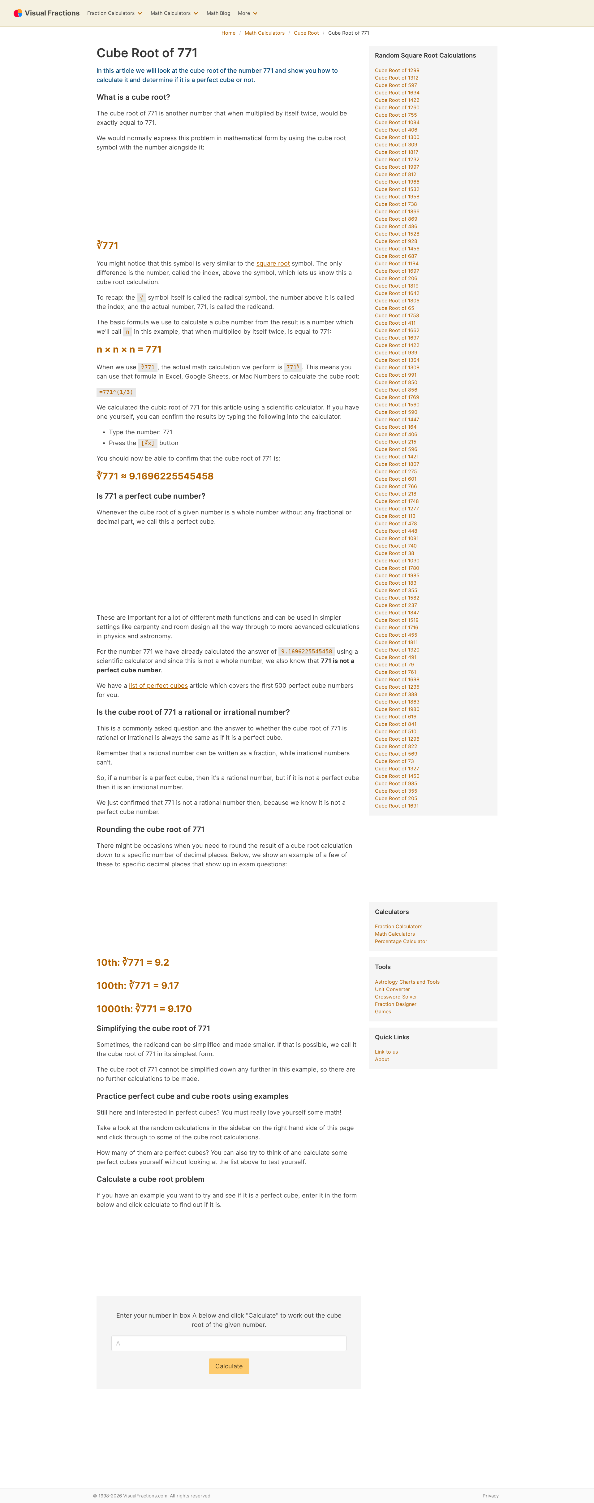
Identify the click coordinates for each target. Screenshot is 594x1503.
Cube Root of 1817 (396, 152)
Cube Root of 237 (396, 605)
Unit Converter (392, 989)
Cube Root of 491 (395, 657)
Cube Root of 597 (396, 85)
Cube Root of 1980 (397, 709)
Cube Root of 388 (396, 694)
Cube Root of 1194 (397, 263)
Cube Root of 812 (395, 174)
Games (383, 1011)
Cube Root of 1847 (397, 612)
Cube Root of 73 (394, 761)
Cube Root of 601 (395, 479)
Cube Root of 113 (395, 516)
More (244, 13)
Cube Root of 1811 (396, 642)
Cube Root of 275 (396, 471)
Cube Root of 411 (395, 323)
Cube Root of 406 (396, 130)
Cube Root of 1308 (397, 367)
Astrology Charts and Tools (407, 982)
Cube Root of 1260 (397, 107)
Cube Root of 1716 (396, 627)
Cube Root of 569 (396, 754)
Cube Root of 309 (396, 144)
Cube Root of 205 (396, 798)
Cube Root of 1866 (397, 211)
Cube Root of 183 (395, 583)
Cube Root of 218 (395, 494)
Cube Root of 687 (396, 256)
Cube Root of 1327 (397, 768)
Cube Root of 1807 (397, 464)
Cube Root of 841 (395, 724)
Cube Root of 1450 (397, 776)
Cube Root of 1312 (397, 78)
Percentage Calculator (401, 941)
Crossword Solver (396, 997)
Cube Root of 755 (396, 115)
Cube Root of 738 (396, 204)
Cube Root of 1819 (397, 286)
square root (273, 263)
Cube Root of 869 (396, 219)
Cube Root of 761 (395, 672)
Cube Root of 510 (395, 731)
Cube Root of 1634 (397, 92)
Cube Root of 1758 (397, 315)
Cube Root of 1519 (397, 620)
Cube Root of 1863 (397, 702)
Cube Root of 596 (396, 449)
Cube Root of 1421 (397, 456)
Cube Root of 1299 (397, 70)
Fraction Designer (395, 1004)
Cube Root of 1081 (397, 538)
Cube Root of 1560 (397, 404)
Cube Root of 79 (394, 664)
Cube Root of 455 (396, 635)
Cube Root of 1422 (397, 100)
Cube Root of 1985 (397, 575)
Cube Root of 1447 (397, 419)
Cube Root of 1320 (397, 650)
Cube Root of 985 (396, 783)
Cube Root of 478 (396, 523)
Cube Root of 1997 (397, 167)
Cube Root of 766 (396, 486)
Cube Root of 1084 (397, 122)
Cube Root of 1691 (397, 806)
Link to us (386, 1052)
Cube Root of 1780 (397, 568)
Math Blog (218, 13)
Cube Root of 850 (396, 382)
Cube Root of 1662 (397, 330)
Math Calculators (171, 13)
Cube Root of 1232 (397, 159)
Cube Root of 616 (395, 716)
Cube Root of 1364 (397, 360)
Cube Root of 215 (395, 442)
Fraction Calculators (111, 13)
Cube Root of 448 (396, 531)
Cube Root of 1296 (397, 739)
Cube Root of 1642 (397, 293)
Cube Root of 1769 (397, 397)
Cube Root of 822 (396, 746)
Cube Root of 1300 (397, 137)
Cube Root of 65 (394, 308)
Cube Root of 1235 (397, 687)
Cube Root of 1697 (397, 271)
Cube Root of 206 (396, 278)
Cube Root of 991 (395, 375)
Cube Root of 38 (394, 553)
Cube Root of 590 (396, 412)
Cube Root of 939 (396, 352)
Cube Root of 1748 (397, 501)
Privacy (491, 1496)
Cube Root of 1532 (397, 189)
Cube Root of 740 (396, 546)
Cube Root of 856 (396, 390)
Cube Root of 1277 (397, 508)
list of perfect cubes (158, 685)
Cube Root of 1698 (397, 679)
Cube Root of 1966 (397, 182)
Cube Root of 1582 (397, 598)
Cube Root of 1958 (397, 196)
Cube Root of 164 (395, 427)
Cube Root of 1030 (397, 560)
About (382, 1059)
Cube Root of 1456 (397, 248)
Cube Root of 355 (396, 590)
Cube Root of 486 (396, 226)
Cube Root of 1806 (397, 300)
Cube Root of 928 (396, 241)
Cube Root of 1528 (397, 234)
